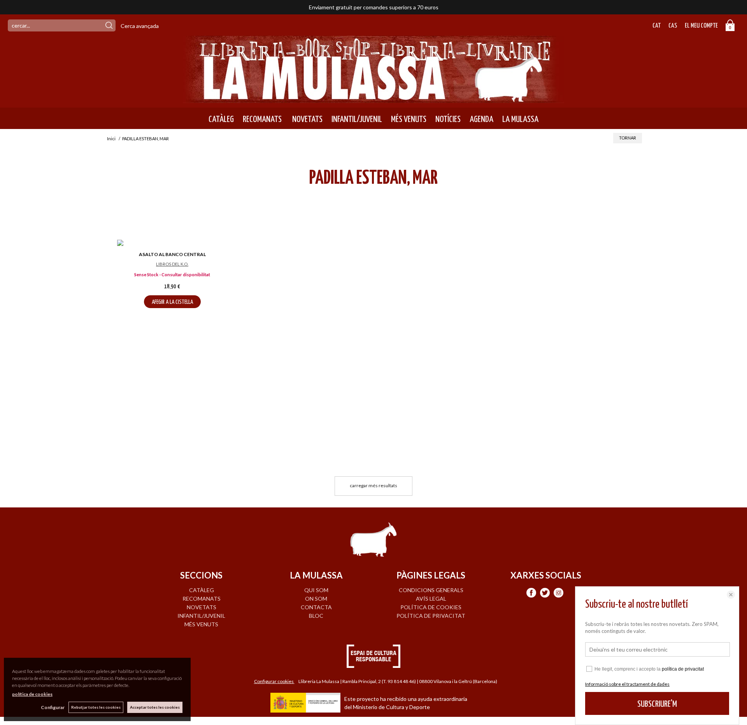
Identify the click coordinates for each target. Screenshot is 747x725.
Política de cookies (430, 607)
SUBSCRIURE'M (657, 704)
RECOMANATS (262, 119)
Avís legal (431, 598)
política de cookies (32, 694)
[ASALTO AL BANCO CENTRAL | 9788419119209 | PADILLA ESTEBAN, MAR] (172, 244)
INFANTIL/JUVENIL (356, 119)
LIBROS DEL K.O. (172, 264)
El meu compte (701, 26)
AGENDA (481, 119)
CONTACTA (316, 607)
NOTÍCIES (448, 119)
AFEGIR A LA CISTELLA (172, 302)
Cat (656, 26)
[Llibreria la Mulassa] (373, 98)
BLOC (316, 615)
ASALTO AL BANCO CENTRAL (172, 254)
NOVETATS (307, 119)
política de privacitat (683, 669)
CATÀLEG (221, 119)
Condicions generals (431, 590)
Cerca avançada (140, 26)
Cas (672, 26)
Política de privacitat (430, 615)
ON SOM (316, 598)
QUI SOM (316, 590)
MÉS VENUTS (408, 119)
